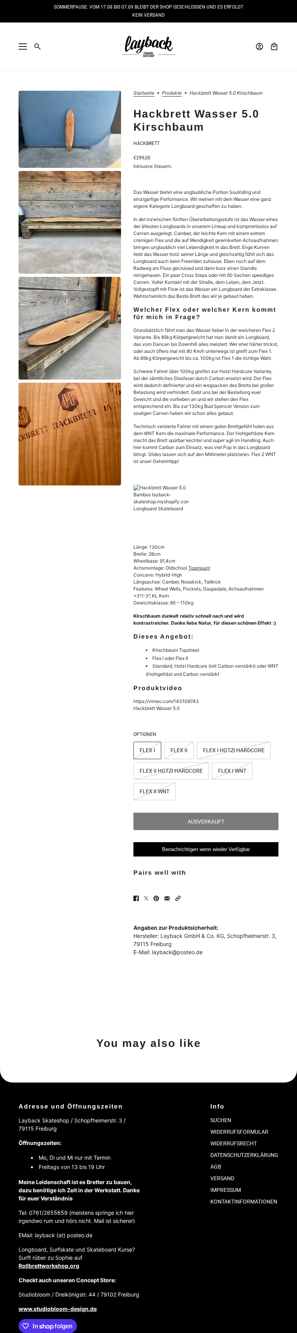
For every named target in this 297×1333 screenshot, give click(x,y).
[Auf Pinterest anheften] (156, 898)
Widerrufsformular (239, 1132)
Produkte (172, 93)
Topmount (199, 568)
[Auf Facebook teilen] (136, 898)
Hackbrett (146, 143)
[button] (178, 898)
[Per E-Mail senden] (167, 898)
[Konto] (259, 46)
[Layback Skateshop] (148, 46)
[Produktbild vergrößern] (70, 129)
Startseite (143, 93)
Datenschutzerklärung (244, 1155)
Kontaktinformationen (243, 1201)
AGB (215, 1167)
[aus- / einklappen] (23, 46)
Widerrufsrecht (233, 1143)
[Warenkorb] (274, 46)
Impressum (225, 1190)
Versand (222, 1178)
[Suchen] (37, 46)
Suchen (220, 1120)
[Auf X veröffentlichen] (146, 898)
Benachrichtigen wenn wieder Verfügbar (206, 849)
